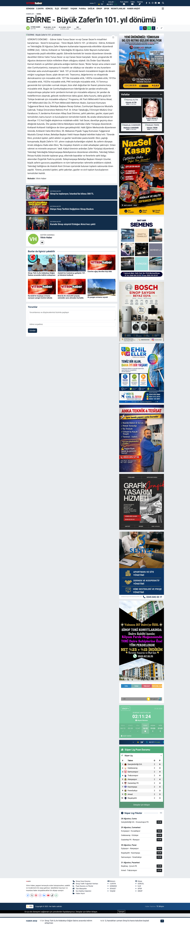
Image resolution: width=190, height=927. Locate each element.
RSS (30, 906)
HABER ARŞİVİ (133, 8)
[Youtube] (48, 895)
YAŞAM (73, 8)
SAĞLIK (91, 8)
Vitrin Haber (46, 237)
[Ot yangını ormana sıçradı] (101, 287)
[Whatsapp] (56, 895)
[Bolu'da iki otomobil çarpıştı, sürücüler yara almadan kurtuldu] (72, 286)
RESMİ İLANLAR (118, 8)
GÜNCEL (49, 8)
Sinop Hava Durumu (83, 881)
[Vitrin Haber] (33, 239)
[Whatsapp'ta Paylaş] (149, 28)
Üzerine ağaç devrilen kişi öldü (100, 271)
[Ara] (163, 3)
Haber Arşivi (80, 893)
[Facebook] (28, 895)
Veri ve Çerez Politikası (107, 912)
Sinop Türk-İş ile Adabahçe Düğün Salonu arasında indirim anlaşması (41, 274)
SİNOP (99, 8)
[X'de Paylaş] (145, 28)
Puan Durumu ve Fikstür (84, 886)
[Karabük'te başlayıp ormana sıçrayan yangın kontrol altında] (42, 286)
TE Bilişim (160, 906)
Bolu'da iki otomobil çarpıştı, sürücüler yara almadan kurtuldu (71, 297)
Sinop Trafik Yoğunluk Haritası (87, 884)
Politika (82, 8)
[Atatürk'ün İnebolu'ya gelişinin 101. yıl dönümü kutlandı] (72, 263)
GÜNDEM (30, 8)
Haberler (30, 14)
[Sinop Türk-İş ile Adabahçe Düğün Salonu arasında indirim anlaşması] (42, 263)
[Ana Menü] (163, 8)
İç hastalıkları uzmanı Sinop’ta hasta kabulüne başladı (127, 921)
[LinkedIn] (44, 895)
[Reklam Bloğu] (141, 61)
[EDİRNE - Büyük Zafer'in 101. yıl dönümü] (71, 34)
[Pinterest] (36, 895)
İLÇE (57, 8)
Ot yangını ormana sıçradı (98, 297)
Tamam (121, 912)
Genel (39, 14)
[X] (32, 895)
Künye (140, 881)
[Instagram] (40, 895)
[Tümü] (161, 94)
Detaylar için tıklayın (141, 805)
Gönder (32, 330)
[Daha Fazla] (153, 28)
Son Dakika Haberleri (83, 891)
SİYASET (65, 8)
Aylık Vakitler (127, 736)
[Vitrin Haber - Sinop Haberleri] (34, 3)
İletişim (112, 881)
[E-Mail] (42, 242)
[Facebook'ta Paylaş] (141, 28)
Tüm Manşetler (81, 889)
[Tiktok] (52, 895)
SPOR (106, 8)
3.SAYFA (40, 8)
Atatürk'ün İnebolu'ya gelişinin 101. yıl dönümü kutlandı (72, 274)
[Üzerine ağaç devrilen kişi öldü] (101, 262)
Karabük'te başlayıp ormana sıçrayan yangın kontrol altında (40, 297)
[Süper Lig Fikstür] (161, 813)
